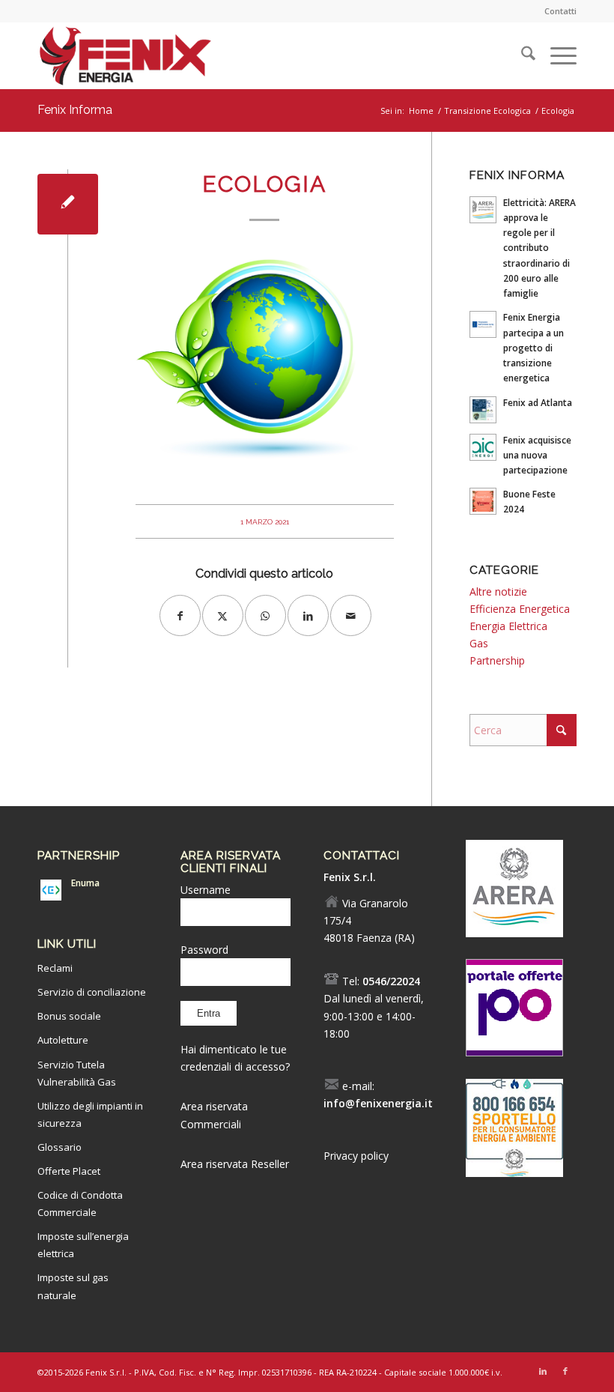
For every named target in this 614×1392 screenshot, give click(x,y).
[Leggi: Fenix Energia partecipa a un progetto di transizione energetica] (482, 324)
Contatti (560, 10)
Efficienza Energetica (519, 609)
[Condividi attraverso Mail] (350, 615)
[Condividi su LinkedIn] (308, 615)
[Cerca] (520, 55)
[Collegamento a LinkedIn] (543, 1371)
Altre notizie (498, 591)
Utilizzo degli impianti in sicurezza (90, 1114)
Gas (478, 643)
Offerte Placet (68, 1171)
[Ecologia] (67, 204)
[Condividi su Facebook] (180, 615)
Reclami (55, 968)
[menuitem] (557, 11)
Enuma (85, 883)
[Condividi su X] (222, 615)
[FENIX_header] (125, 59)
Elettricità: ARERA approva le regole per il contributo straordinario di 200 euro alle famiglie (539, 247)
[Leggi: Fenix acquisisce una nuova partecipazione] (482, 447)
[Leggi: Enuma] (50, 890)
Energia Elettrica (508, 626)
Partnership (497, 660)
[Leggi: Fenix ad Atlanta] (482, 409)
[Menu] (556, 55)
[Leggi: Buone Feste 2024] (482, 501)
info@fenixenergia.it (378, 1103)
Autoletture (62, 1040)
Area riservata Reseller (234, 1164)
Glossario (59, 1147)
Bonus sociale (69, 1016)
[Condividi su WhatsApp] (265, 615)
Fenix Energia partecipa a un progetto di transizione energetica (533, 347)
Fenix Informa (74, 110)
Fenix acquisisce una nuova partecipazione (537, 455)
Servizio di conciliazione (91, 992)
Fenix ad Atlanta (537, 402)
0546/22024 (391, 981)
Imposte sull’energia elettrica (83, 1244)
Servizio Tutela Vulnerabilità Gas (76, 1073)
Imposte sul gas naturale (73, 1286)
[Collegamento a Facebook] (565, 1371)
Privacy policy (356, 1156)
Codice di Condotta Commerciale (80, 1203)
